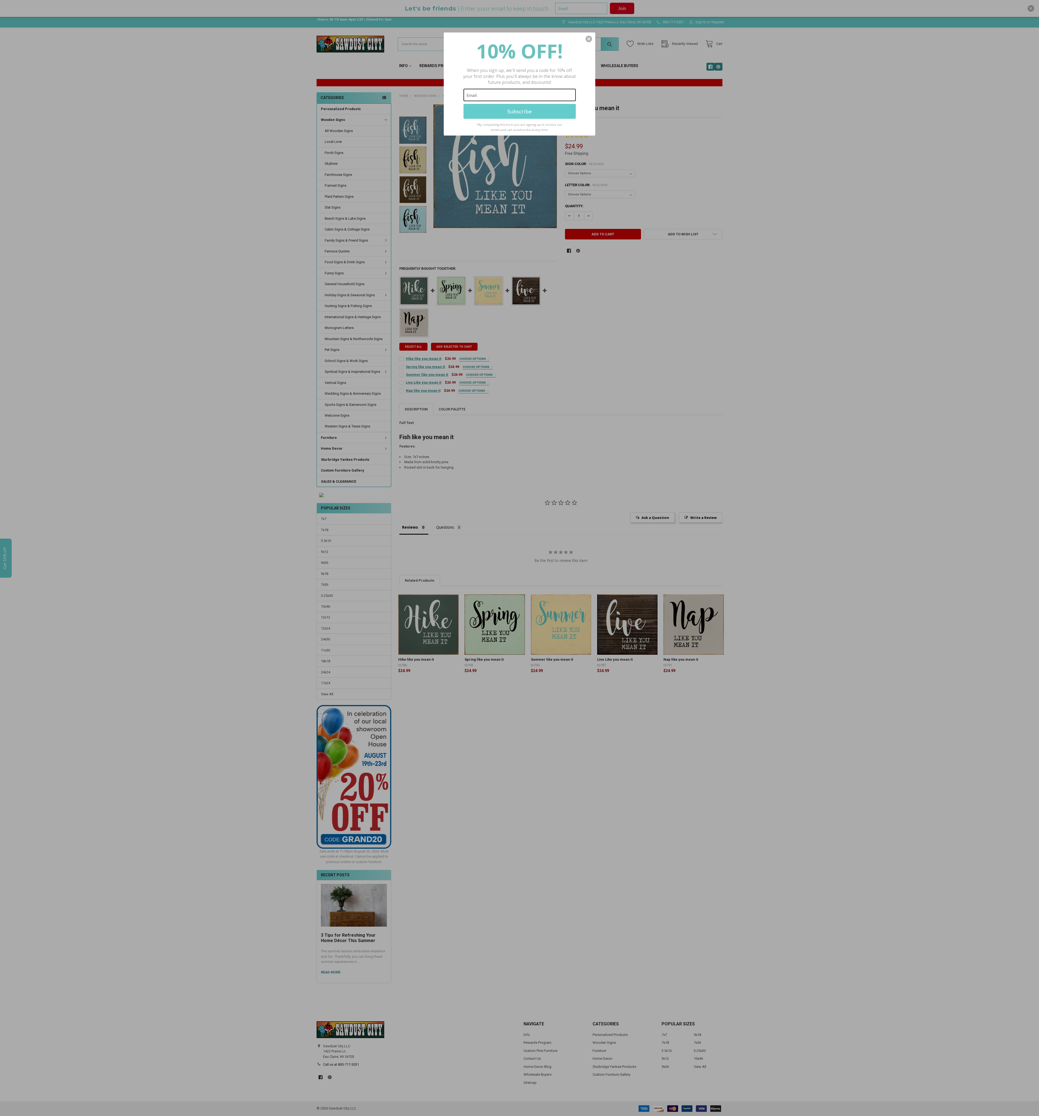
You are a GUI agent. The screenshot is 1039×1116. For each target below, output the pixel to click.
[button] (589, 39)
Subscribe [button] (519, 111)
